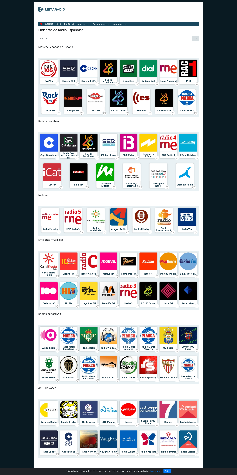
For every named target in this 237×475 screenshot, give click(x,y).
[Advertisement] (144, 13)
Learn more (156, 471)
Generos (81, 23)
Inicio (58, 23)
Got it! (167, 471)
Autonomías (99, 23)
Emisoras (69, 23)
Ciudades (117, 23)
